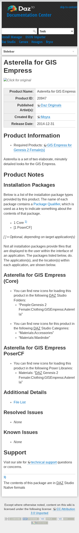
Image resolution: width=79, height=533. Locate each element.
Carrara (23, 42)
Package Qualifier (46, 204)
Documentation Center (29, 14)
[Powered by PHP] (30, 518)
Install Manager (12, 37)
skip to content (68, 7)
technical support (44, 462)
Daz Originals (51, 105)
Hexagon (37, 42)
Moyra (45, 117)
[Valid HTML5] (48, 518)
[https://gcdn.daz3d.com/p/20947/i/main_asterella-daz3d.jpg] (17, 80)
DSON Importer (35, 37)
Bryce (49, 42)
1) (26, 221)
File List (19, 402)
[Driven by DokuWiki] (39, 522)
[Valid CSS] (66, 518)
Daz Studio (9, 42)
